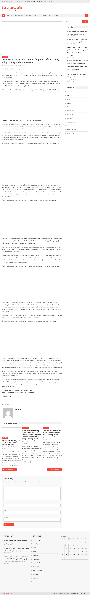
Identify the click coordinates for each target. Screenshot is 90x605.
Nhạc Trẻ (9, 15)
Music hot (9, 593)
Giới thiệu (20, 1)
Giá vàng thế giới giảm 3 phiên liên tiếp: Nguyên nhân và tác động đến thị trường (77, 40)
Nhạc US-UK (70, 114)
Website (6, 517)
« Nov (62, 562)
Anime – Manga (53, 15)
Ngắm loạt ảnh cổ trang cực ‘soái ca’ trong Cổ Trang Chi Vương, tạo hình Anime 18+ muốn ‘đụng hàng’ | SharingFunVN (31, 434)
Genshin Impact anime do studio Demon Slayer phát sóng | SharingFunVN (52, 432)
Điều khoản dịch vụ (41, 1)
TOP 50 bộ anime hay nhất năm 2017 (55, 469)
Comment (6, 486)
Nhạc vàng (69, 118)
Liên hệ (50, 1)
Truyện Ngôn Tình (71, 129)
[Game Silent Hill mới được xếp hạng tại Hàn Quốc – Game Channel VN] (11, 430)
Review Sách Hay (71, 122)
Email (5, 510)
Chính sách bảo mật (30, 1)
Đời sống (28, 15)
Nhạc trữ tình (19, 15)
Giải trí (36, 15)
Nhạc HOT (69, 103)
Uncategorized (71, 133)
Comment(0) (25, 65)
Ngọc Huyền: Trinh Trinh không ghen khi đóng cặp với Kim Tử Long (10, 469)
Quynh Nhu (16, 65)
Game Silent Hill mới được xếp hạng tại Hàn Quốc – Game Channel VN (11, 442)
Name (5, 503)
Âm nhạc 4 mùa (12, 8)
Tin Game (43, 15)
